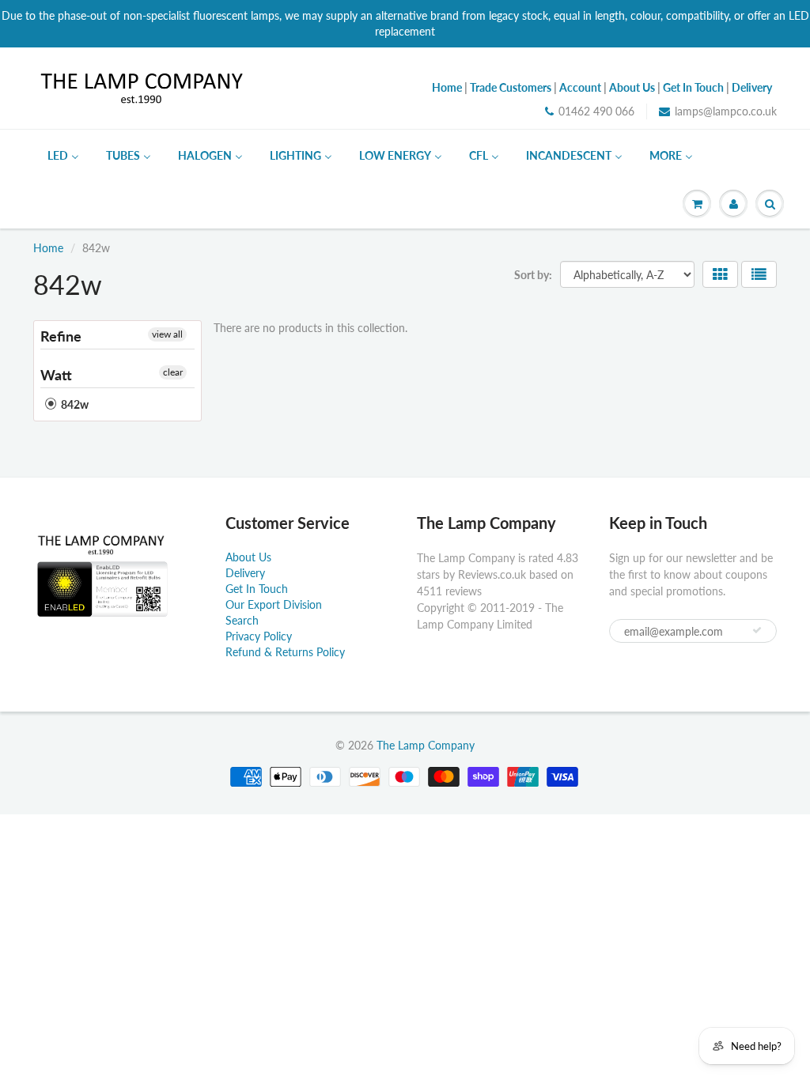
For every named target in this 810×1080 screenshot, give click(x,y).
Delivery (245, 573)
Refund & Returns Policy (285, 652)
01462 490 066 (596, 111)
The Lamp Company (426, 745)
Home (48, 248)
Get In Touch (256, 588)
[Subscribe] (757, 630)
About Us (248, 557)
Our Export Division (273, 604)
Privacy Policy (258, 636)
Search (242, 620)
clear (173, 372)
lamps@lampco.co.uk (726, 111)
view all (167, 334)
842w (74, 404)
